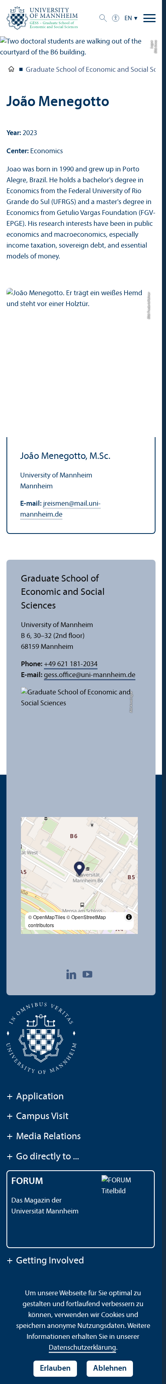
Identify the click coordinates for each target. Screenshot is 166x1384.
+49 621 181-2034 (71, 664)
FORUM (27, 1181)
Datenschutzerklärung (82, 1348)
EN (128, 18)
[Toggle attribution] (129, 917)
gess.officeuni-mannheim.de (89, 675)
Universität (11, 71)
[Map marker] (79, 869)
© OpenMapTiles (46, 916)
